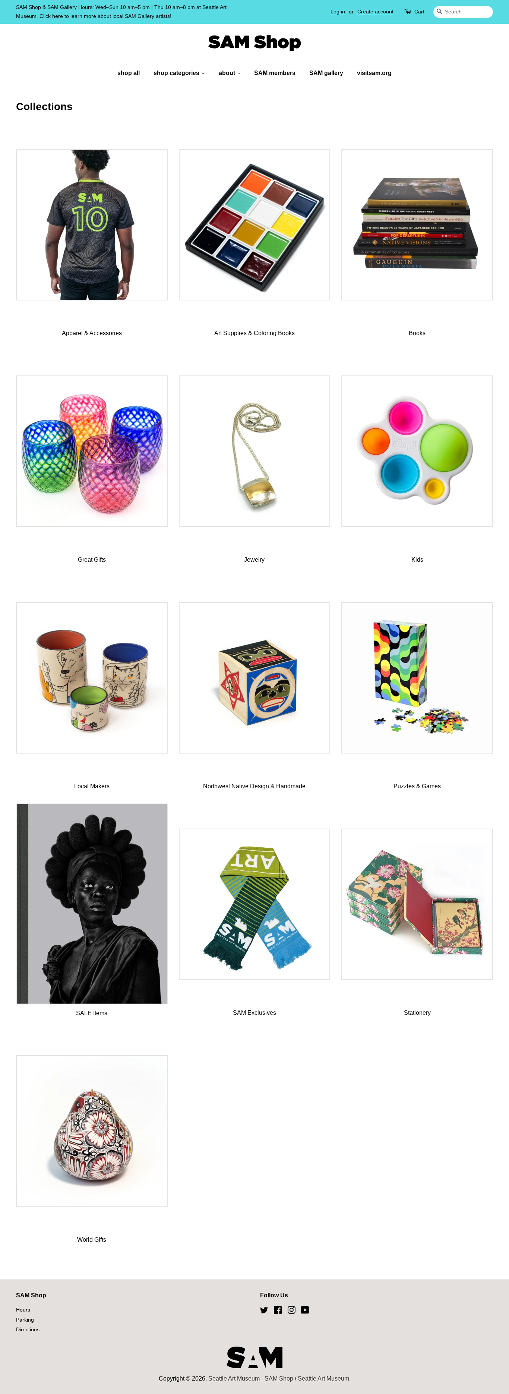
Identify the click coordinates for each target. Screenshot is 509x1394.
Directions (27, 1329)
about (228, 73)
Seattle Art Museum (323, 1378)
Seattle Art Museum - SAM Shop (250, 1378)
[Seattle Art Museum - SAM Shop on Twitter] (264, 1312)
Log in (338, 12)
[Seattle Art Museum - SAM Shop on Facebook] (278, 1312)
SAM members (274, 73)
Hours (23, 1310)
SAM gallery (326, 73)
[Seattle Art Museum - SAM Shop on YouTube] (305, 1312)
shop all (128, 73)
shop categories (177, 73)
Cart (419, 12)
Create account (375, 12)
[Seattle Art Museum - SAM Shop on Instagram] (291, 1312)
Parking (25, 1320)
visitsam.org (374, 73)
